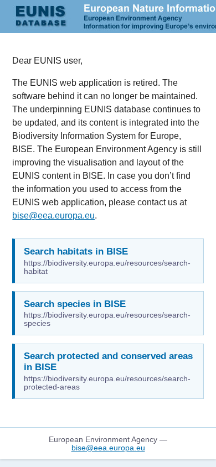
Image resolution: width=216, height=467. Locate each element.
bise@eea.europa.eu (53, 215)
